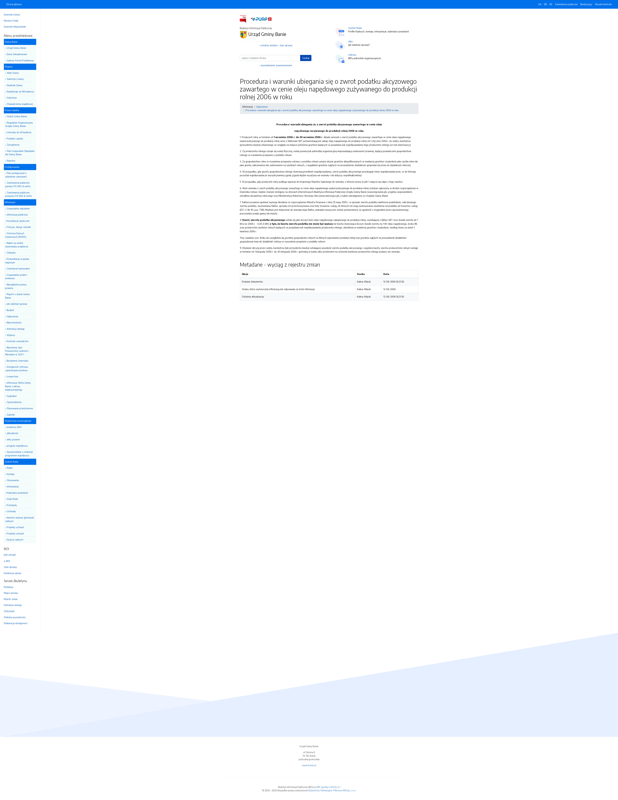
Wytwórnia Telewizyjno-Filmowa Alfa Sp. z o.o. (332, 790)
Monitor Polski (11, 20)
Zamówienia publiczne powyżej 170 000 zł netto (18, 194)
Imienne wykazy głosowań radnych (19, 519)
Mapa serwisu (11, 592)
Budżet (10, 310)
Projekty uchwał (15, 527)
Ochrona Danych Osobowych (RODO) (15, 235)
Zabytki (11, 414)
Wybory (11, 335)
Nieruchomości (14, 322)
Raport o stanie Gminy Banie (17, 296)
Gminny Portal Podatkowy (20, 60)
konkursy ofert (14, 427)
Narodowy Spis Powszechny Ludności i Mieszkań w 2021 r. (17, 351)
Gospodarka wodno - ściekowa (16, 276)
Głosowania (13, 480)
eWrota (352, 54)
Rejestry (11, 160)
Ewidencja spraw (12, 573)
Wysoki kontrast (603, 4)
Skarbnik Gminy (15, 85)
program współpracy (17, 445)
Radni (10, 467)
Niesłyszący (586, 4)
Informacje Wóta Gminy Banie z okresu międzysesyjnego (18, 386)
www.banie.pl (309, 765)
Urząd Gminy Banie (16, 47)
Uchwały (11, 511)
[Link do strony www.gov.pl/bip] (245, 18)
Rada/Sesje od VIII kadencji (20, 91)
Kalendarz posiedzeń (17, 492)
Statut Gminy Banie (17, 116)
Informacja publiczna (17, 214)
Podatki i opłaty (15, 138)
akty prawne (13, 439)
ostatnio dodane (269, 45)
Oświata (11, 252)
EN (545, 4)
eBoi (350, 41)
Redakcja (8, 586)
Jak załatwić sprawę (17, 303)
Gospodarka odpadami (18, 208)
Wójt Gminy (13, 72)
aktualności (12, 433)
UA (539, 4)
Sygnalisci (12, 395)
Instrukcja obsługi (15, 328)
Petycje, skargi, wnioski (19, 226)
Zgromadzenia (14, 402)
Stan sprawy (10, 566)
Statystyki (9, 611)
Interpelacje (13, 486)
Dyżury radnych (15, 539)
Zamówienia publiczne (566, 4)
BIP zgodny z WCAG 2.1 (328, 787)
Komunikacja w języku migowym (17, 260)
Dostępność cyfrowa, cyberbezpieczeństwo (16, 368)
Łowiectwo (12, 376)
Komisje (10, 474)
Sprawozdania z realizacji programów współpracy (19, 453)
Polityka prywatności (15, 617)
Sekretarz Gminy (15, 78)
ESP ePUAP (10, 554)
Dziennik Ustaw (12, 14)
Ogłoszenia (12, 316)
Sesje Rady (12, 498)
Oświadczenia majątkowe (20, 103)
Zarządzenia (13, 144)
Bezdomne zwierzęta (17, 360)
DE (550, 4)
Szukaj (305, 58)
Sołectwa (12, 97)
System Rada (355, 27)
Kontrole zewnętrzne (17, 341)
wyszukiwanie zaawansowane (276, 65)
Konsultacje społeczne (18, 220)
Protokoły (12, 505)
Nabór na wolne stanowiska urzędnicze (16, 244)
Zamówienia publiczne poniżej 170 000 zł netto (17, 184)
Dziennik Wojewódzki (15, 26)
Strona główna (14, 4)
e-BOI (7, 561)
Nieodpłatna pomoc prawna (16, 286)
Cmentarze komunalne (18, 268)
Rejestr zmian (11, 599)
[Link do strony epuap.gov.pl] (261, 18)
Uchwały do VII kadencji (19, 132)
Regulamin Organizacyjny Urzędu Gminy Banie (19, 124)
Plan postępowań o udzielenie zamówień (16, 175)
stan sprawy (286, 45)
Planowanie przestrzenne (20, 408)
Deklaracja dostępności (15, 623)
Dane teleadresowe (17, 54)
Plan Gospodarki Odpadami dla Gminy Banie (19, 152)
